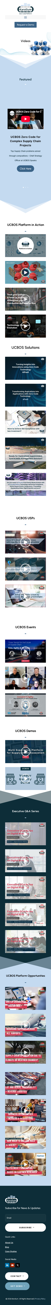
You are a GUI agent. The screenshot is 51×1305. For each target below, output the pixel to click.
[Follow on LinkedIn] (7, 1265)
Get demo (17, 1286)
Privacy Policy (40, 1299)
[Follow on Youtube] (12, 1265)
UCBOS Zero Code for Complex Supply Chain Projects (25, 141)
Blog (7, 1247)
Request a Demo (25, 24)
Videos (25, 41)
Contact (16, 1276)
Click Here (25, 168)
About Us (9, 1242)
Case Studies (11, 1251)
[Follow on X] (18, 1265)
